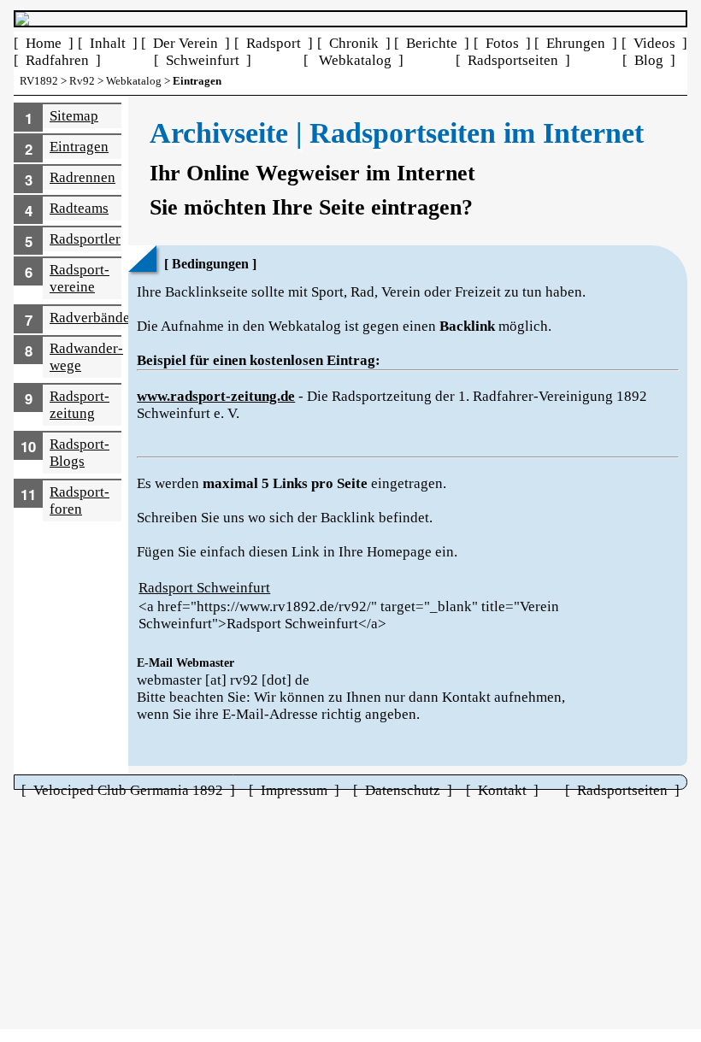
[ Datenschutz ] (402, 790)
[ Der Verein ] (185, 43)
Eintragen (79, 146)
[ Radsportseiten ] (513, 60)
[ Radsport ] (273, 43)
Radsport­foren (79, 500)
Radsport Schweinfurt (204, 588)
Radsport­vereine (79, 278)
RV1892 (39, 80)
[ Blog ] (648, 60)
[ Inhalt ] (108, 43)
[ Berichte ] (431, 43)
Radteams (79, 208)
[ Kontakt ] (502, 790)
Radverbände (90, 317)
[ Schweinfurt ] (202, 60)
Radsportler (85, 239)
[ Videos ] (654, 43)
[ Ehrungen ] (575, 43)
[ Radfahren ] (57, 60)
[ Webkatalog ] (353, 60)
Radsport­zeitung (79, 404)
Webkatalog (134, 80)
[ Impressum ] (294, 790)
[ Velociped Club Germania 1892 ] (128, 790)
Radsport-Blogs (79, 452)
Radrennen (82, 177)
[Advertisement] (350, 919)
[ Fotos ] (502, 43)
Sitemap (74, 116)
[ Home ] (44, 43)
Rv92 (82, 80)
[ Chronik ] (354, 43)
